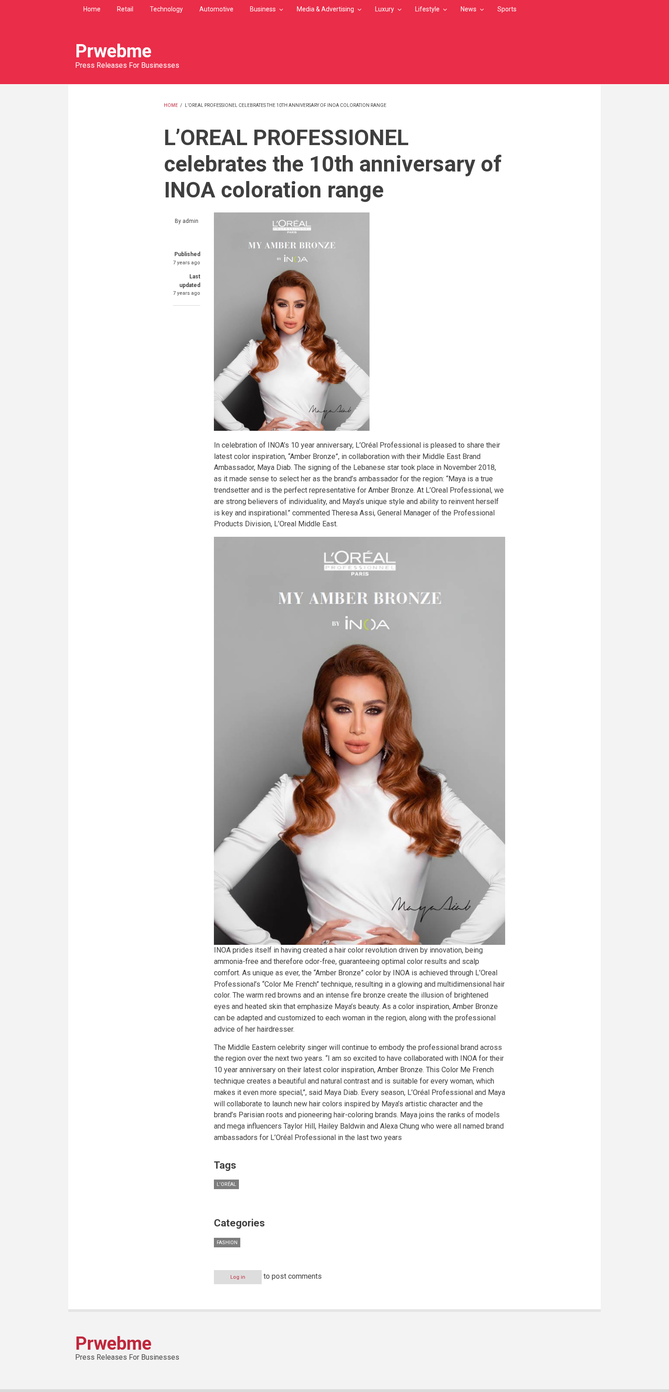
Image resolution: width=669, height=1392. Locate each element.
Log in (237, 1277)
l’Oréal (226, 1184)
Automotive (216, 9)
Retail (125, 9)
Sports (507, 9)
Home (92, 9)
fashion (227, 1243)
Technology (166, 9)
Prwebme (113, 51)
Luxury (384, 9)
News (468, 9)
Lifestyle (427, 9)
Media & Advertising (325, 9)
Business (263, 9)
